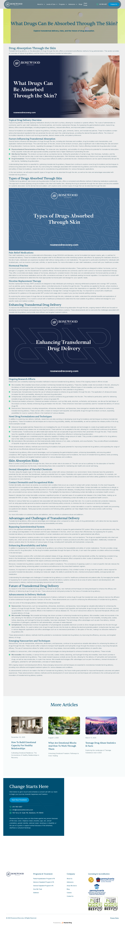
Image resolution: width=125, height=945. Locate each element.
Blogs (80, 4)
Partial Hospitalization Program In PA (44, 878)
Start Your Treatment (19, 800)
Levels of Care (50, 4)
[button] (41, 4)
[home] (20, 4)
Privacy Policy (114, 918)
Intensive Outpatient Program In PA (43, 882)
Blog (68, 889)
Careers (69, 892)
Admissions (71, 4)
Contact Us (114, 4)
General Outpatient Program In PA (43, 885)
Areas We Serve (72, 885)
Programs (62, 4)
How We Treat (37, 889)
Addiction (36, 892)
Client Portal (85, 4)
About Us (40, 4)
